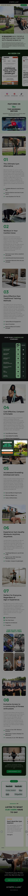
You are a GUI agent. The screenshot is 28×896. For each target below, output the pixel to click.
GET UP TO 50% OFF (7, 452)
